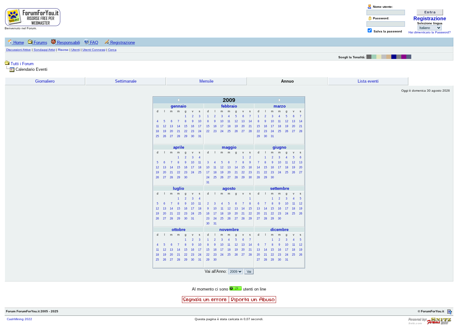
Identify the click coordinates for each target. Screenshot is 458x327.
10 (199, 121)
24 (199, 131)
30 (192, 136)
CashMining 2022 (19, 319)
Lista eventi (368, 81)
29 (185, 136)
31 (199, 136)
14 (178, 126)
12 (164, 126)
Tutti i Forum (22, 63)
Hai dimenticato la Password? (429, 32)
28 (178, 136)
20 (171, 131)
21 (178, 131)
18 (157, 131)
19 (164, 131)
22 (185, 131)
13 (171, 126)
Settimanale (125, 81)
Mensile (206, 81)
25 (157, 136)
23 (192, 131)
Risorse (63, 49)
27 (171, 136)
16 (192, 126)
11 (157, 126)
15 (185, 126)
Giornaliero (45, 81)
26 (164, 136)
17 (199, 126)
